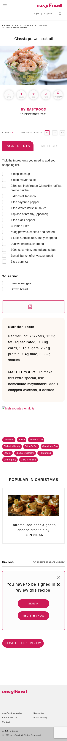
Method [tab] (49, 146)
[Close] (58, 577)
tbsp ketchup (20, 173)
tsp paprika (19, 261)
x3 (62, 133)
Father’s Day (31, 446)
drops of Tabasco (23, 196)
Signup (48, 14)
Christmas (9, 439)
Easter (21, 439)
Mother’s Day (36, 439)
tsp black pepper (23, 220)
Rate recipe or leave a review (49, 562)
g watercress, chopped (27, 243)
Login (36, 14)
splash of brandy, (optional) (29, 214)
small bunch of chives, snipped (32, 255)
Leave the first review (23, 643)
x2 (54, 133)
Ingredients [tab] (18, 146)
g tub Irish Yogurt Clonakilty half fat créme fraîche (36, 188)
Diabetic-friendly (12, 446)
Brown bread (19, 289)
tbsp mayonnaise (23, 179)
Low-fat (7, 453)
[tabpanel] (33, 236)
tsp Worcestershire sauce (29, 208)
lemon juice (20, 226)
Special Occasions (25, 453)
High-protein (45, 453)
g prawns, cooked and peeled (33, 231)
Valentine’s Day (50, 446)
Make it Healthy (28, 459)
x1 (47, 133)
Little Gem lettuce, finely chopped (34, 237)
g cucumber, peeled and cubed (33, 249)
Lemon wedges (21, 283)
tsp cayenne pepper (25, 202)
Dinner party (10, 459)
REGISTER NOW (33, 615)
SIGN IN (33, 603)
